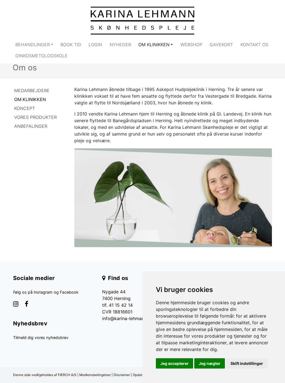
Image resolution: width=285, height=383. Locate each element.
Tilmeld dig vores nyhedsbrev (40, 337)
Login (95, 44)
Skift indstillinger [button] (246, 363)
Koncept (24, 108)
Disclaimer (122, 375)
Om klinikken (30, 99)
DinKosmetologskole (41, 55)
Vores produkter (35, 117)
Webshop (191, 44)
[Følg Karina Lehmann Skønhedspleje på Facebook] (26, 304)
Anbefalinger (30, 126)
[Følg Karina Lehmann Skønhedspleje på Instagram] (15, 304)
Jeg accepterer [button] (174, 363)
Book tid (70, 44)
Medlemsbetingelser (95, 375)
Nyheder (120, 44)
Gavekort (221, 44)
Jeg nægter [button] (209, 363)
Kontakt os (254, 44)
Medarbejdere (32, 90)
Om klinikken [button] (153, 44)
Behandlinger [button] (32, 44)
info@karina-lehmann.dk (127, 318)
